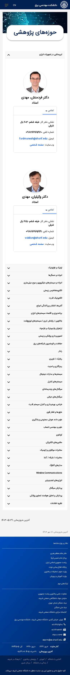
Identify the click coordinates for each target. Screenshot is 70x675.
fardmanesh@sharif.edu (33, 138)
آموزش (42, 659)
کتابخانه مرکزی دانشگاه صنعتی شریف (52, 612)
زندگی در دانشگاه (39, 662)
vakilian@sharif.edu (36, 238)
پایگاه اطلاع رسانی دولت (58, 567)
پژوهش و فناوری (29, 659)
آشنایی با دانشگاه (54, 659)
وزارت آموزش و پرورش (58, 576)
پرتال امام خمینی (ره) (59, 558)
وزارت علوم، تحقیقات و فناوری (55, 571)
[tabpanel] (35, 133)
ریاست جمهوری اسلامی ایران (56, 562)
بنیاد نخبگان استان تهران (57, 603)
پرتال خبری (25, 662)
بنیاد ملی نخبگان (60, 607)
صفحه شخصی (37, 145)
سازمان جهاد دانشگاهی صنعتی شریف (52, 598)
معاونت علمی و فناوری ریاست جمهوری (52, 593)
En (14, 5)
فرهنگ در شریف (13, 659)
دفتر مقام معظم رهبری (58, 553)
